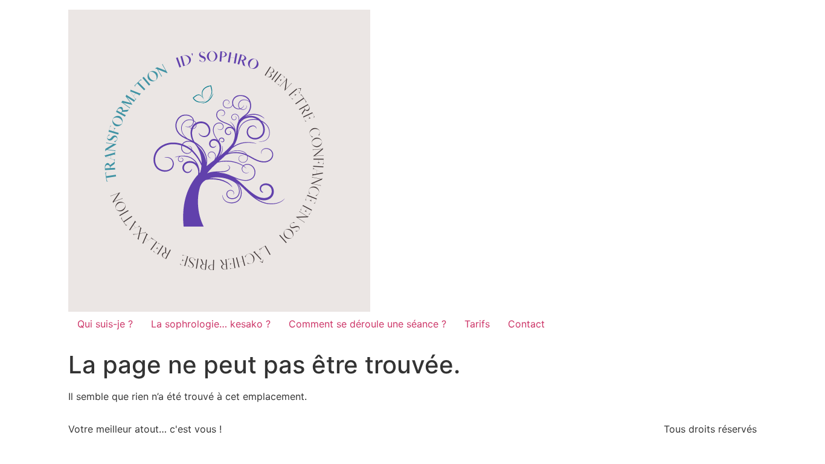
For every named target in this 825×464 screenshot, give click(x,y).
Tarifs (477, 324)
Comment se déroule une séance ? (367, 324)
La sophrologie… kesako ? (211, 324)
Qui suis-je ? (105, 324)
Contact (526, 324)
